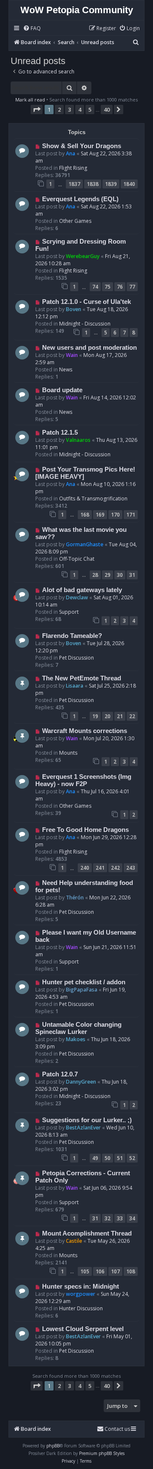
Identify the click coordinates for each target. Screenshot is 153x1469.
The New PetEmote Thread (81, 678)
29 (107, 575)
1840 (129, 184)
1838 (93, 184)
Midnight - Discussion (84, 323)
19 (95, 716)
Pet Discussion (76, 657)
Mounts (68, 752)
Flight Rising (73, 167)
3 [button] (69, 109)
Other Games (75, 221)
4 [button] (79, 109)
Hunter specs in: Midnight (80, 1286)
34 (132, 1218)
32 (107, 1218)
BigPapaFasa (81, 989)
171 (130, 514)
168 (84, 514)
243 (130, 867)
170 (115, 514)
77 (132, 286)
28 (95, 575)
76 (120, 286)
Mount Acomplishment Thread (87, 1233)
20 (107, 716)
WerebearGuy (82, 256)
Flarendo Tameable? (72, 635)
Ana (70, 153)
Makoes (75, 1039)
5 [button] (89, 109)
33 (120, 1218)
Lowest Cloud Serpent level (83, 1329)
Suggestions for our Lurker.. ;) (87, 1120)
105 (84, 1271)
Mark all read (30, 99)
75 (107, 286)
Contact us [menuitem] (117, 1428)
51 (120, 1158)
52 (132, 1158)
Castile (74, 1240)
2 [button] (59, 109)
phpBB (53, 1446)
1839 (111, 184)
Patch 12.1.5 (60, 432)
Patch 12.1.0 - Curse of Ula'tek (86, 301)
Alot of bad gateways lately (82, 590)
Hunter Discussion (81, 1308)
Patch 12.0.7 (60, 1074)
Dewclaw (77, 597)
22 (132, 716)
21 (120, 716)
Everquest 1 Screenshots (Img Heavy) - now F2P (83, 780)
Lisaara (74, 685)
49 (95, 1158)
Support (69, 611)
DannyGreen (81, 1081)
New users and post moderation (89, 347)
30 (120, 575)
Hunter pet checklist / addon (83, 982)
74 (95, 286)
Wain (72, 355)
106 (100, 1271)
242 (115, 867)
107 (115, 1271)
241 (100, 867)
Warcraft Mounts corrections (84, 730)
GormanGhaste (84, 544)
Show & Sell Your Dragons (81, 146)
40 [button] (107, 109)
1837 (74, 184)
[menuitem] (32, 28)
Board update (62, 390)
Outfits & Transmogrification (93, 498)
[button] (36, 109)
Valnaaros (78, 440)
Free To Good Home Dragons (85, 829)
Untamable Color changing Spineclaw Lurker (78, 1028)
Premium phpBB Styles (102, 1453)
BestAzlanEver (83, 1127)
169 (100, 514)
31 (132, 575)
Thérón (75, 897)
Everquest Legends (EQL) (80, 199)
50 (107, 1158)
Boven (73, 309)
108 (130, 1271)
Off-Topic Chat (76, 558)
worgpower (80, 1294)
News (65, 369)
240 (84, 867)
